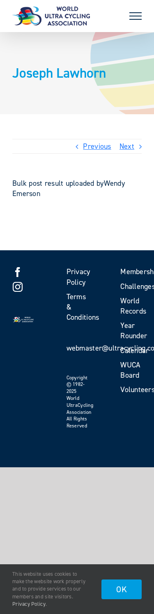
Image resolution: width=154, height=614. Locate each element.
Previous (97, 146)
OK (121, 589)
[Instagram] (17, 287)
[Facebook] (17, 272)
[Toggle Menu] (135, 16)
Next (127, 146)
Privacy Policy (29, 603)
